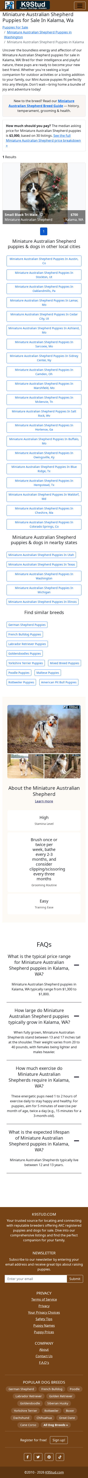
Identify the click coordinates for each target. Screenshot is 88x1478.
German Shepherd (21, 1389)
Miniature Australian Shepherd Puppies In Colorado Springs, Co (44, 524)
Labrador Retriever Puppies (27, 644)
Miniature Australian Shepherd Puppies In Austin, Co (44, 261)
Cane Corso (28, 1425)
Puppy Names (44, 1325)
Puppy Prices (44, 1332)
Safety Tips (44, 1319)
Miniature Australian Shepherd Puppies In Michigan (44, 590)
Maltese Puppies (47, 673)
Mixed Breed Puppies (64, 663)
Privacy (44, 1306)
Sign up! (59, 1440)
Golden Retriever (60, 1396)
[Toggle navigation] (80, 6)
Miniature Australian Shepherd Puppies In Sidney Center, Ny (44, 358)
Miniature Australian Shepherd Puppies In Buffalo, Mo (44, 441)
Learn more (44, 801)
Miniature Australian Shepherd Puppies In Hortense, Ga (44, 427)
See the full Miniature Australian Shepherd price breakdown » (43, 140)
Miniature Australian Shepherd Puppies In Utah (41, 555)
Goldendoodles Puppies (24, 653)
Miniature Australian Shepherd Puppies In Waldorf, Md (44, 497)
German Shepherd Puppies (27, 625)
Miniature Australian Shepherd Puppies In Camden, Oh (44, 372)
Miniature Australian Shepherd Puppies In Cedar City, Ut (44, 316)
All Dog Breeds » (56, 1425)
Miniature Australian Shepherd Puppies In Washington (44, 576)
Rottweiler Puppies (21, 682)
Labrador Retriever (29, 1396)
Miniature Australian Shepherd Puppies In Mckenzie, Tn (44, 399)
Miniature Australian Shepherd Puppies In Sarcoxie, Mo (44, 344)
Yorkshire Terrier (25, 1411)
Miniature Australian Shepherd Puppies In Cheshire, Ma (44, 510)
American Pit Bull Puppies (59, 682)
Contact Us (44, 1356)
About (44, 1349)
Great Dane (67, 1418)
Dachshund (21, 1418)
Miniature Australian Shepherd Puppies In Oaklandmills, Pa (44, 289)
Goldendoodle (30, 1403)
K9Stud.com (54, 1472)
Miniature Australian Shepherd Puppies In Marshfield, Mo (44, 386)
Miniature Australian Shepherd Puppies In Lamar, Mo (44, 302)
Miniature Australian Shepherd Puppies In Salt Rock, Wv (44, 413)
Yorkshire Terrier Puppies (25, 663)
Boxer (70, 1411)
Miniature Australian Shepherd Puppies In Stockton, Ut (44, 275)
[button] (41, 214)
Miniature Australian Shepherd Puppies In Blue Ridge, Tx (44, 469)
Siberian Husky (57, 1403)
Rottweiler (51, 1411)
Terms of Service (44, 1299)
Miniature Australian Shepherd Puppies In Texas (41, 564)
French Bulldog (51, 1389)
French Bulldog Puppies (24, 634)
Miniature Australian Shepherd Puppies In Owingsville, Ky (44, 455)
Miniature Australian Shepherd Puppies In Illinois (42, 602)
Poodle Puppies (18, 673)
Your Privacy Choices (44, 1312)
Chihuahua (44, 1418)
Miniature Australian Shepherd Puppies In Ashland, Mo (44, 330)
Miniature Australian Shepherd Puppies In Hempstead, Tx (44, 483)
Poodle (75, 1389)
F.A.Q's (44, 1362)
